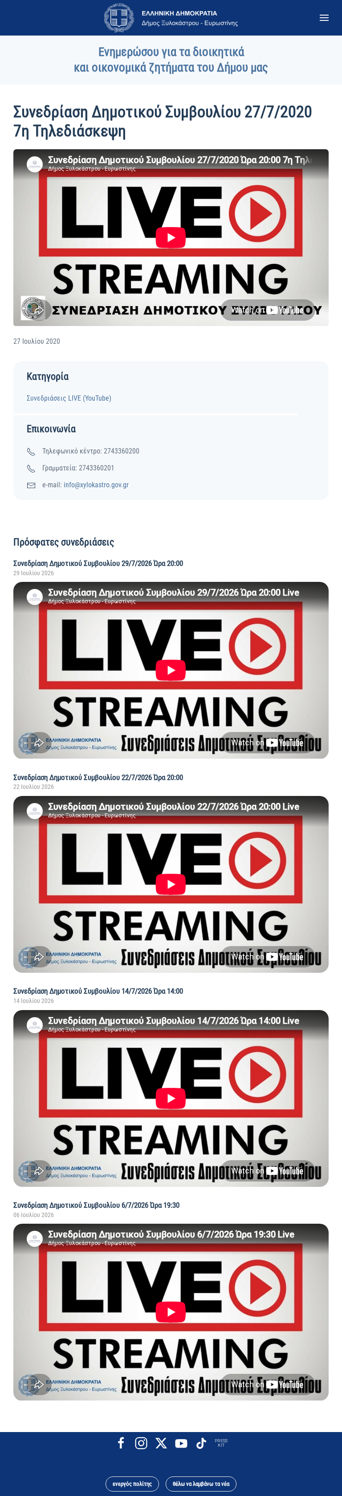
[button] (324, 18)
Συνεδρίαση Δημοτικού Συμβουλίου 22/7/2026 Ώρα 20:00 (98, 777)
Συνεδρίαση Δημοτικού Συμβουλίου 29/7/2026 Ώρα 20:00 (98, 563)
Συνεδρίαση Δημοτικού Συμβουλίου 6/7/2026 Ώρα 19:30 (96, 1205)
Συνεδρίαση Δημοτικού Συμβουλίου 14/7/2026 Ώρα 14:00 (98, 991)
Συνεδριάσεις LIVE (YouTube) (69, 398)
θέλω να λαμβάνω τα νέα (201, 1483)
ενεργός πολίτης (132, 1483)
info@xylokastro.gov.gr (96, 485)
